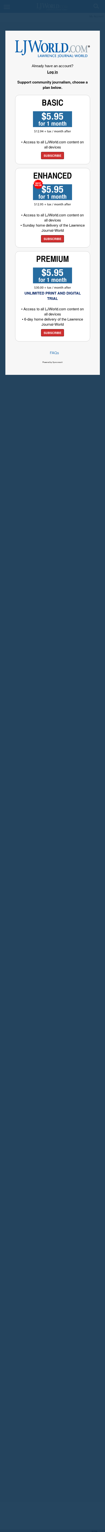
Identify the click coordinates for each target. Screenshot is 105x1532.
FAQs (54, 352)
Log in (52, 71)
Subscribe (52, 155)
